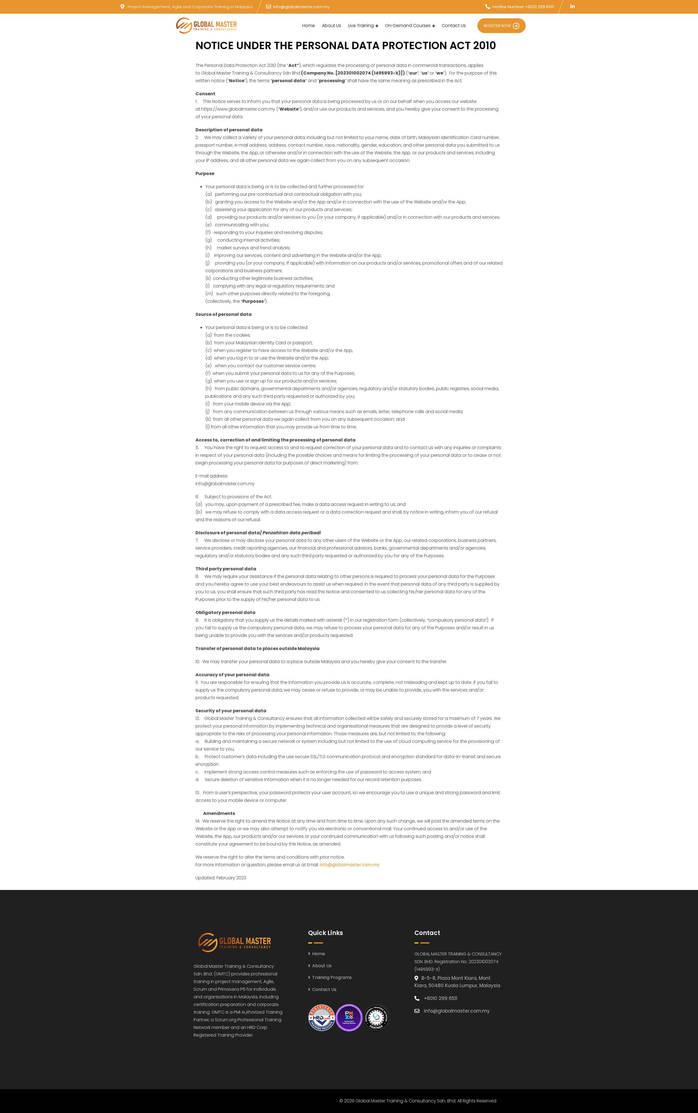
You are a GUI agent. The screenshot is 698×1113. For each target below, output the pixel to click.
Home (308, 25)
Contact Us (454, 25)
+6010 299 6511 (539, 7)
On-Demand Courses (408, 25)
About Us (331, 25)
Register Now (497, 25)
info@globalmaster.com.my (301, 7)
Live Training (361, 25)
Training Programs (332, 977)
